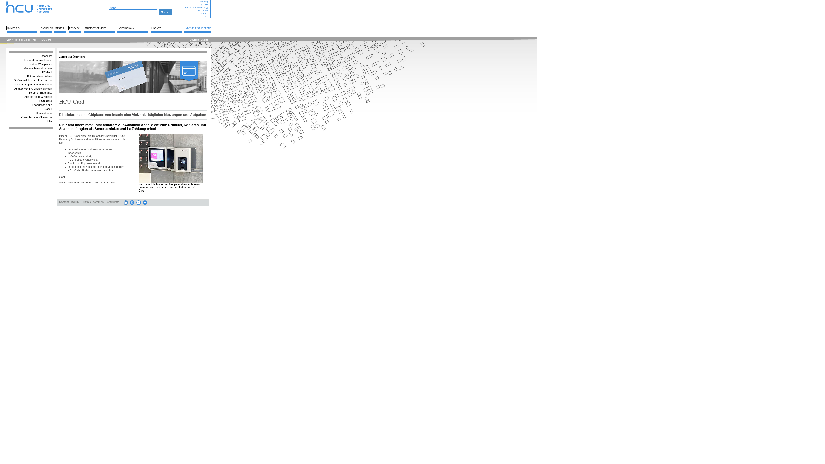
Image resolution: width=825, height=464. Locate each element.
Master (59, 28)
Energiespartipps (42, 105)
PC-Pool (47, 72)
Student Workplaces (40, 64)
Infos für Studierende (199, 28)
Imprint (75, 202)
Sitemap (204, 1)
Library (156, 28)
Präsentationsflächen (39, 76)
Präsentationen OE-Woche (36, 117)
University (13, 28)
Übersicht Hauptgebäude (37, 60)
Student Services (95, 28)
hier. (113, 182)
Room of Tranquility (40, 92)
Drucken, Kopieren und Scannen (33, 84)
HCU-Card (45, 39)
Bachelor (47, 28)
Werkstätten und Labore (38, 68)
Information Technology (196, 7)
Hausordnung (44, 113)
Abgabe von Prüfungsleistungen (33, 88)
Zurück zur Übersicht (72, 56)
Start (8, 39)
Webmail (204, 13)
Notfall (48, 109)
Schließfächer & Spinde (38, 96)
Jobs (49, 121)
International (126, 28)
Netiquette (113, 202)
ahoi (206, 16)
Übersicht (46, 56)
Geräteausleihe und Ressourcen (33, 80)
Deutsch (194, 39)
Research (75, 28)
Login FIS (203, 4)
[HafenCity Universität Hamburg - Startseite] (32, 1)
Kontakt (64, 202)
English (204, 39)
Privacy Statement (93, 202)
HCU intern (203, 10)
